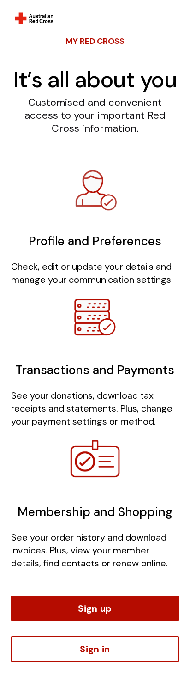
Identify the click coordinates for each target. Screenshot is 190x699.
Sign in (95, 649)
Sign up (95, 608)
